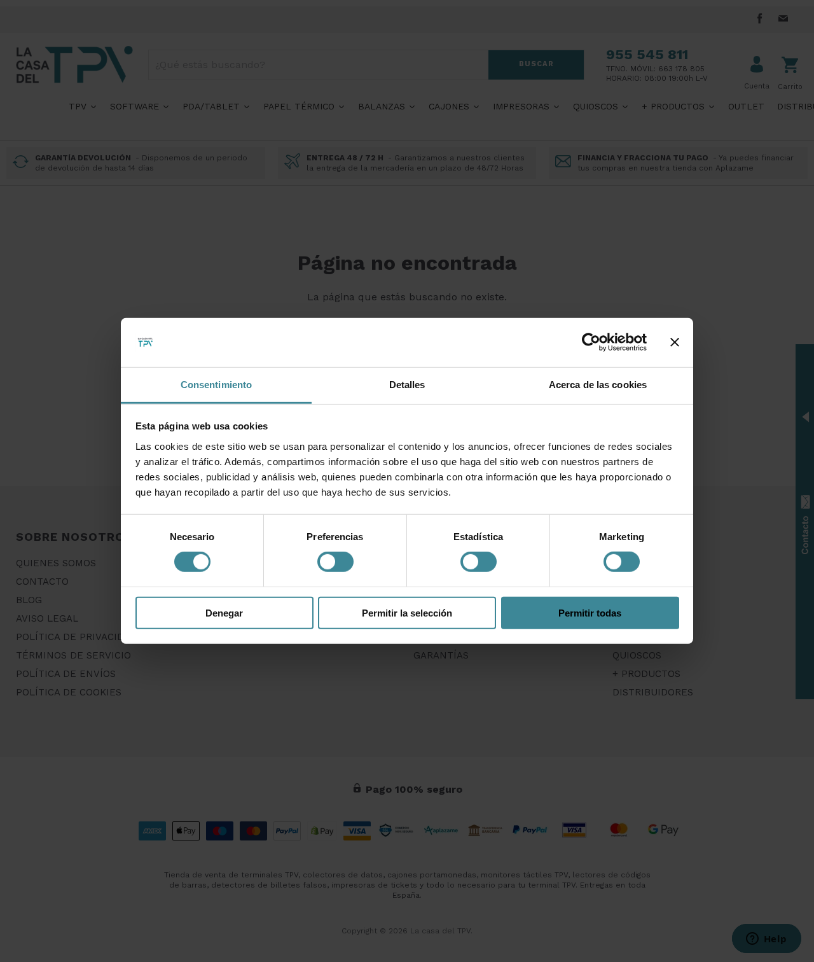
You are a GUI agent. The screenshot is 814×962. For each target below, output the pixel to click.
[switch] (335, 562)
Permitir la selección (407, 612)
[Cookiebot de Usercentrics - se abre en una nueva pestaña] (591, 342)
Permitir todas (589, 612)
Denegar (224, 612)
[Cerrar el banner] (674, 342)
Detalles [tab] (407, 384)
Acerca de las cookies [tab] (598, 384)
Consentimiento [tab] (216, 384)
